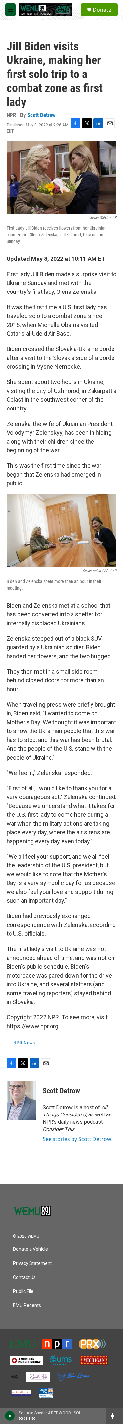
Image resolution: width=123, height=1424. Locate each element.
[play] (10, 1416)
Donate (102, 10)
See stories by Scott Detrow (77, 1139)
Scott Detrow (41, 115)
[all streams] (114, 1416)
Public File (23, 1291)
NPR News (24, 1042)
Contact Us (24, 1277)
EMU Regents (27, 1305)
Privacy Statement (32, 1263)
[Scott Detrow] (21, 1100)
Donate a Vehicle (30, 1249)
